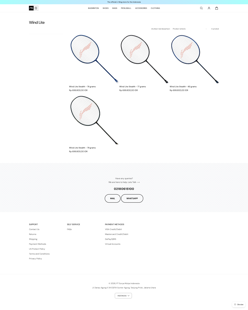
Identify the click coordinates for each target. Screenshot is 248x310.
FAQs (69, 229)
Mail (112, 198)
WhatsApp (132, 198)
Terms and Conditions (39, 254)
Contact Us (34, 229)
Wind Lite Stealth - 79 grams (82, 148)
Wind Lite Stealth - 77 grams (132, 86)
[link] (93, 8)
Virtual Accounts (112, 244)
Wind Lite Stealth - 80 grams (183, 86)
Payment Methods (37, 244)
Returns (32, 234)
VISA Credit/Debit (113, 229)
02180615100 (124, 189)
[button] (201, 8)
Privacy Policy (35, 258)
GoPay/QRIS (110, 239)
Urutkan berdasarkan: (160, 29)
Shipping (33, 239)
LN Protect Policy (37, 249)
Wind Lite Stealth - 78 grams (82, 86)
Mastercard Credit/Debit (116, 234)
